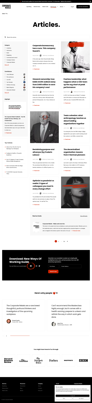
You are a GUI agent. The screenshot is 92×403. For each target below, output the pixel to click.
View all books (83, 216)
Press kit (40, 390)
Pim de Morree (50, 91)
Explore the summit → (66, 1)
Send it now (53, 271)
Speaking (4, 386)
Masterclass (5, 388)
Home (3, 13)
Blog (21, 388)
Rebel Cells (5, 390)
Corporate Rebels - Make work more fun (54, 224)
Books (21, 390)
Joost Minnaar (50, 55)
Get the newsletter (83, 6)
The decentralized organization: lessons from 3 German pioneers (74, 152)
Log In (72, 6)
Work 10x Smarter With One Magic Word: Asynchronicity (14, 166)
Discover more (76, 230)
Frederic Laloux (50, 159)
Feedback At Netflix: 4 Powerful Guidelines (13, 154)
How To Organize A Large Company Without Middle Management (14, 160)
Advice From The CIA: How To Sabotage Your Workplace (13, 147)
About (39, 386)
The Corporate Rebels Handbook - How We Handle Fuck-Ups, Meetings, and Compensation (15, 118)
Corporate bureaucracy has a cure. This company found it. (44, 48)
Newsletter (22, 386)
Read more (9, 133)
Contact (40, 388)
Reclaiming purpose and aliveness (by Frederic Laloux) (43, 152)
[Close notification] (90, 1)
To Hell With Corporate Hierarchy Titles (14, 172)
